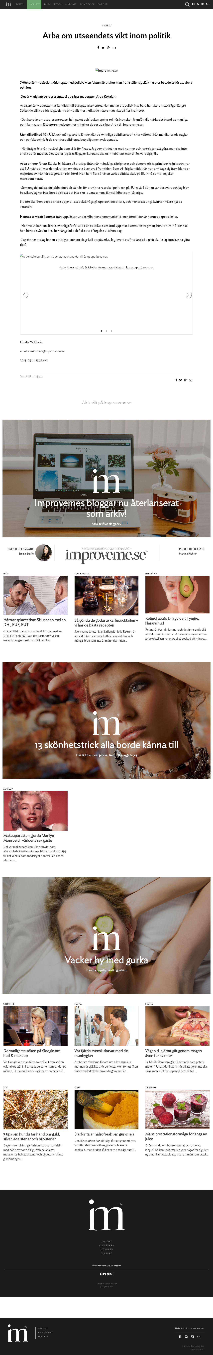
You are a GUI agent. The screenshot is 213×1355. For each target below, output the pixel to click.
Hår (5, 574)
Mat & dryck (82, 574)
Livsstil (20, 5)
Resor (58, 5)
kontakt (106, 1253)
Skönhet (34, 5)
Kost (77, 1087)
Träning (150, 1087)
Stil (5, 1087)
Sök (187, 4)
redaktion (107, 1249)
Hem (8, 4)
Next (188, 295)
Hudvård (106, 25)
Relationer (87, 5)
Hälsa (47, 5)
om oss (106, 1241)
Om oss (102, 5)
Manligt (71, 5)
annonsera (106, 1245)
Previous (24, 295)
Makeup (8, 789)
